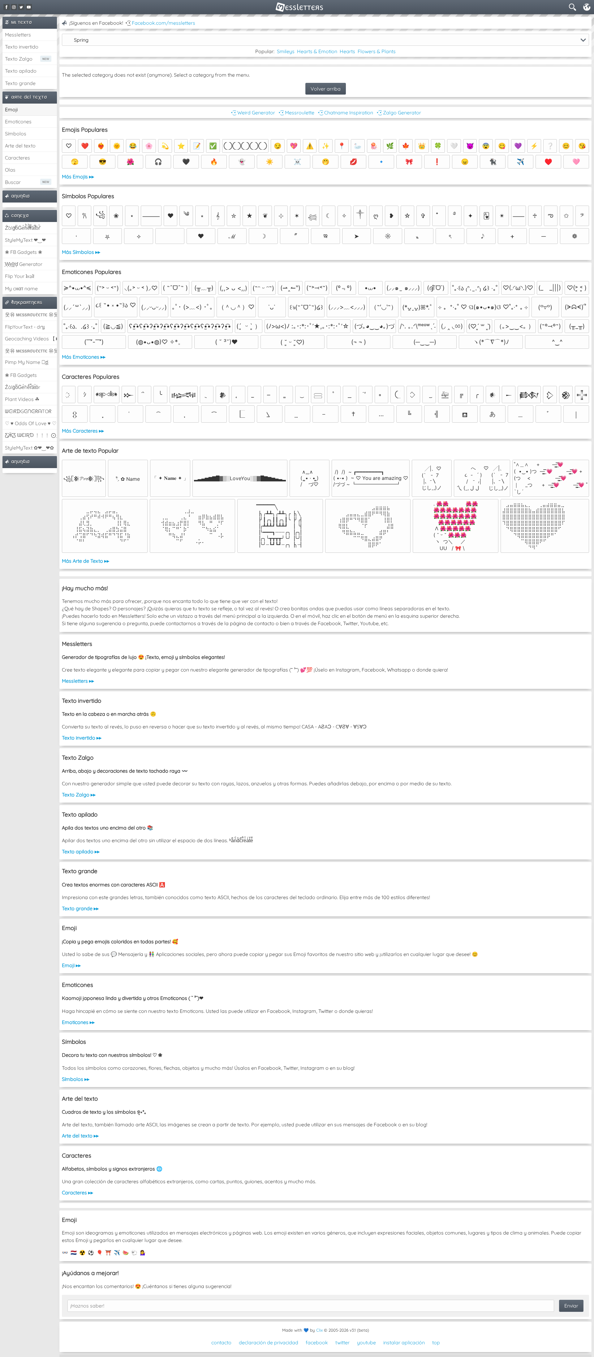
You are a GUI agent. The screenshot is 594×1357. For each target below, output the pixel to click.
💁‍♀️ (143, 1252)
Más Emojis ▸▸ (78, 176)
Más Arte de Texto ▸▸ (85, 561)
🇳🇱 (74, 1252)
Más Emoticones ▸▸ (83, 357)
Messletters (18, 35)
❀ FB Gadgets (21, 375)
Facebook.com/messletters (163, 23)
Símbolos (15, 133)
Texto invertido (21, 47)
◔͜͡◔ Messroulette (296, 112)
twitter (342, 1342)
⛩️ (108, 1252)
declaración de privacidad (268, 1342)
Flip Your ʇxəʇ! (19, 276)
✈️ (117, 1252)
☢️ (82, 1252)
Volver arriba (326, 89)
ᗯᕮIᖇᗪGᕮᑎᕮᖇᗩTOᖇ (28, 411)
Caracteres (17, 158)
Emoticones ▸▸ (78, 1022)
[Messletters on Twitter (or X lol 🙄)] (21, 7)
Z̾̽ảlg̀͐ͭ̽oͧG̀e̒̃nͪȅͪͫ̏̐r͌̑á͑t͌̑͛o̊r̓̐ (22, 228)
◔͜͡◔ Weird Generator (252, 112)
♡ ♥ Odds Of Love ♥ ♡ (30, 423)
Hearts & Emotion (317, 51)
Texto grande (20, 83)
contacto (221, 1342)
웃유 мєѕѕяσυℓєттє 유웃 (31, 314)
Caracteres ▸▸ (77, 1192)
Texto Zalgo (18, 59)
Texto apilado (21, 71)
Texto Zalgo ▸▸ (79, 795)
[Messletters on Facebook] (6, 7)
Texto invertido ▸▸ (81, 738)
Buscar (13, 182)
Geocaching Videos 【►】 (31, 338)
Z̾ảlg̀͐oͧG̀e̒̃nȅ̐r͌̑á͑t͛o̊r (22, 387)
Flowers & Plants (377, 51)
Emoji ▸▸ (71, 965)
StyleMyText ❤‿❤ (25, 240)
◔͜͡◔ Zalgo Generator (398, 112)
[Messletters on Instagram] (14, 7)
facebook (317, 1342)
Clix (319, 1330)
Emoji (11, 109)
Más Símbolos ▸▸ (81, 252)
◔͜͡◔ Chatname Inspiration (345, 112)
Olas (10, 170)
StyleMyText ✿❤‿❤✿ (29, 448)
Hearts (347, 51)
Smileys (286, 51)
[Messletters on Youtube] (29, 7)
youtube (366, 1342)
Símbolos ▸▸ (75, 1079)
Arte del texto (20, 146)
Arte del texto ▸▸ (80, 1136)
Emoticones (18, 121)
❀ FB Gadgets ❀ (23, 252)
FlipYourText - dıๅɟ (25, 327)
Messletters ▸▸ (78, 681)
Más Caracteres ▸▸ (83, 431)
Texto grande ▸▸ (80, 908)
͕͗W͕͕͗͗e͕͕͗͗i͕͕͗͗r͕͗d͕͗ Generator (23, 264)
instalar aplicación (404, 1342)
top (436, 1342)
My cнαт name (21, 288)
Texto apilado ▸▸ (81, 851)
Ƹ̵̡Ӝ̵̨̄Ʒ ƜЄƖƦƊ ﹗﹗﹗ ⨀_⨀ (31, 435)
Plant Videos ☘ (22, 399)
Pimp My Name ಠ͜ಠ (26, 362)
